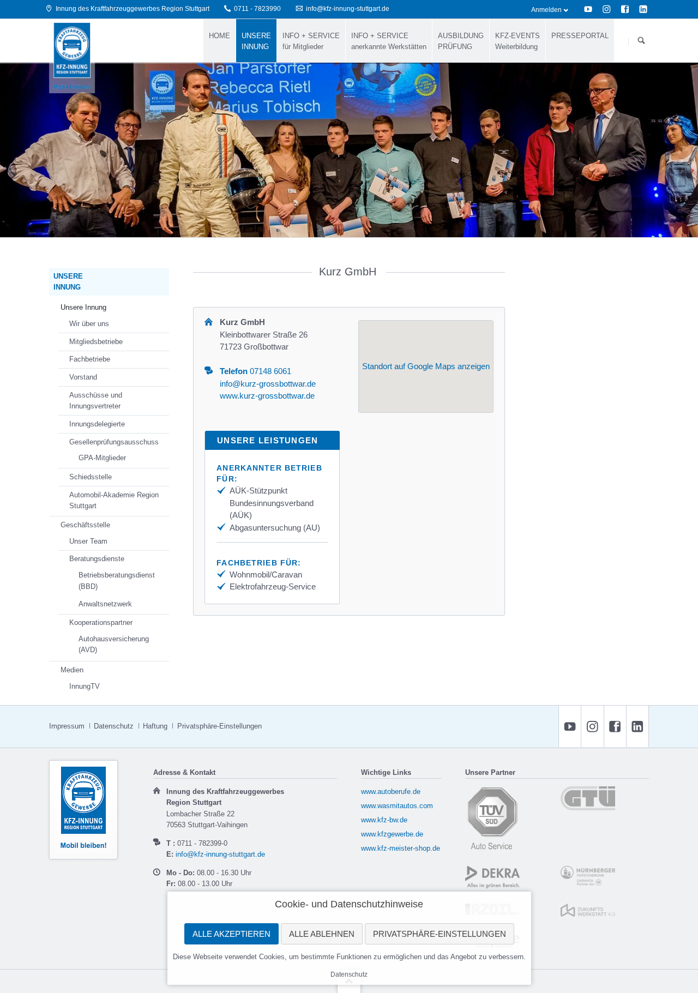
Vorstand (83, 377)
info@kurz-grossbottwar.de (268, 383)
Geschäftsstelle (85, 525)
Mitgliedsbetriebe (96, 342)
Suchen (641, 41)
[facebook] (625, 9)
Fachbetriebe (89, 359)
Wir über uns (89, 324)
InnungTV (84, 686)
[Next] (676, 150)
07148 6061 (255, 371)
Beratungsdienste (96, 559)
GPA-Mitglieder (102, 458)
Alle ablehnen (321, 933)
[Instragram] (606, 9)
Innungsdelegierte (97, 424)
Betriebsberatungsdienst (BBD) (117, 581)
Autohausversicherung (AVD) (114, 644)
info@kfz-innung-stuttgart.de (220, 854)
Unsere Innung (83, 307)
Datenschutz (349, 974)
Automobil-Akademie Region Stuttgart (114, 500)
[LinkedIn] (643, 9)
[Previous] (21, 150)
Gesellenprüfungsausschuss (114, 442)
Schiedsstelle (90, 477)
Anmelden (546, 10)
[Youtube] (588, 9)
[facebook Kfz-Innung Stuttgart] (615, 726)
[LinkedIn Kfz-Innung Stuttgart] (637, 726)
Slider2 (355, 223)
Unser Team (88, 541)
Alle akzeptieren (231, 933)
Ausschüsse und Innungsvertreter (95, 401)
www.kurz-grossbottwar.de (267, 395)
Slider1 (342, 223)
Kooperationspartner (101, 622)
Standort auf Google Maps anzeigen (426, 366)
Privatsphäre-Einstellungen (439, 933)
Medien (72, 670)
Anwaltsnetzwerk (105, 604)
